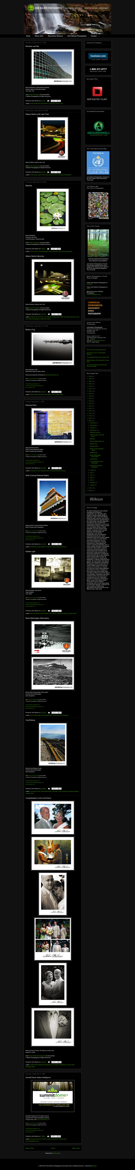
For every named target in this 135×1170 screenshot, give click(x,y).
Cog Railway (30, 720)
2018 (90, 396)
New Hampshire (42, 547)
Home (28, 36)
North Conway (51, 471)
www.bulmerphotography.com (33, 383)
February (93, 482)
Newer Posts (30, 1148)
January (92, 485)
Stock (59, 251)
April (91, 480)
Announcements (34, 1139)
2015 (90, 403)
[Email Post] (48, 101)
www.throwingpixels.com (94, 294)
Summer (57, 103)
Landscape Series (35, 791)
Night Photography (66, 175)
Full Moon (41, 317)
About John (39, 36)
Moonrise (73, 317)
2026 (90, 376)
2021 (90, 388)
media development (52, 1139)
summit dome (62, 1139)
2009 (90, 418)
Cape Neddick (44, 613)
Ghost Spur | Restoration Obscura (96, 350)
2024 (90, 381)
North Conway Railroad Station (37, 475)
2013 (90, 408)
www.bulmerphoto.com (98, 340)
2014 (90, 406)
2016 (90, 401)
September (43, 319)
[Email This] (52, 101)
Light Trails (41, 175)
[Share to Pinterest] (60, 101)
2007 (90, 488)
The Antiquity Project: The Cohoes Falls (98, 357)
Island (54, 613)
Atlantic (32, 394)
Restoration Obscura (55, 36)
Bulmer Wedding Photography (37, 1056)
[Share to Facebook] (58, 101)
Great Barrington (43, 251)
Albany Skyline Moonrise (35, 256)
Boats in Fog (30, 329)
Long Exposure (49, 175)
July (91, 472)
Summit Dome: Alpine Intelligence (38, 1077)
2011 (90, 413)
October (92, 428)
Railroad (57, 471)
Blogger (94, 1166)
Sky (54, 103)
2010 (90, 416)
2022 (90, 386)
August (92, 470)
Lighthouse (60, 613)
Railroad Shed (31, 405)
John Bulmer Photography (76, 36)
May (91, 477)
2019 (90, 393)
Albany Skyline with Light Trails (37, 114)
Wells (61, 394)
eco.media (43, 1139)
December (93, 423)
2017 (90, 398)
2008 (31, 103)
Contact (94, 36)
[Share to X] (56, 101)
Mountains (56, 791)
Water (57, 394)
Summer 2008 (72, 613)
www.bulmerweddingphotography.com (35, 385)
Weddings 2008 (30, 1067)
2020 (90, 391)
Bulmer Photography (34, 94)
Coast (50, 613)
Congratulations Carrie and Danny (38, 798)
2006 (90, 490)
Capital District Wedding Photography (40, 1065)
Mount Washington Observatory (37, 618)
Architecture (37, 103)
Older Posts (76, 1148)
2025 (90, 379)
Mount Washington (35, 715)
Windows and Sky (32, 46)
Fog (46, 394)
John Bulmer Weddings (58, 1065)
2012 (90, 411)
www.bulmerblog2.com (52, 375)
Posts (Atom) (56, 1153)
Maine (49, 394)
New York (57, 175)
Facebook (89, 284)
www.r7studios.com (30, 387)
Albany (35, 175)
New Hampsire (41, 471)
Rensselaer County (46, 103)
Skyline (49, 319)
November (93, 425)
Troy (62, 103)
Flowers (36, 251)
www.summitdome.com (43, 1119)
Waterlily (29, 186)
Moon (68, 317)
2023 (90, 384)
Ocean (54, 394)
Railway (63, 471)
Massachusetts (53, 251)
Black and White (39, 394)
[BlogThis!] (54, 101)
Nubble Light (30, 551)
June (91, 475)
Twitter (88, 288)
